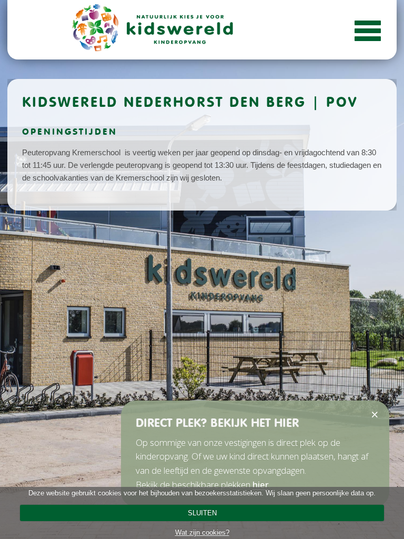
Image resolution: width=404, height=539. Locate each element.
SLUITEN (202, 513)
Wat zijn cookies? (202, 532)
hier (260, 484)
